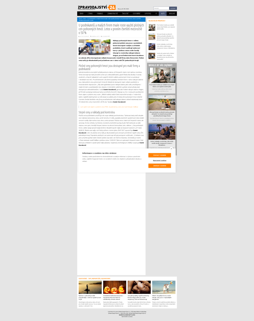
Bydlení (172, 13)
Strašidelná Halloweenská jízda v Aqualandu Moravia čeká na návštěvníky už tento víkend (113, 297)
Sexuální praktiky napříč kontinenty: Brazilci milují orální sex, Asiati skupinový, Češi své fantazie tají (138, 297)
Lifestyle (148, 13)
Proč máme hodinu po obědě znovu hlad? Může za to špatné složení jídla (161, 85)
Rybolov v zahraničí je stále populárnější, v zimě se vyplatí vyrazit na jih (90, 297)
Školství (125, 13)
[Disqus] (111, 194)
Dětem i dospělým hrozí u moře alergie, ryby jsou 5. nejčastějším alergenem (161, 297)
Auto (163, 13)
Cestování (136, 13)
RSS (134, 315)
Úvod (81, 13)
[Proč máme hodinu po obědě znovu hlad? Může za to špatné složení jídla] (162, 75)
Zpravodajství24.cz (124, 311)
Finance (100, 13)
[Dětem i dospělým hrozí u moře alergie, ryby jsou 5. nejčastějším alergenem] (163, 287)
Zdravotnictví (112, 13)
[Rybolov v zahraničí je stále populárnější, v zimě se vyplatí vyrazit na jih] (90, 287)
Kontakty (128, 315)
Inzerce (121, 315)
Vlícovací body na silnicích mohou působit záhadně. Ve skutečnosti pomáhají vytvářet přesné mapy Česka (162, 114)
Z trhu (90, 13)
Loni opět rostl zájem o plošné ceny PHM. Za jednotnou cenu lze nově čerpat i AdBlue (109, 107)
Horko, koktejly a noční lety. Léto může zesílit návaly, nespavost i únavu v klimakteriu (162, 143)
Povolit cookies (159, 155)
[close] (171, 148)
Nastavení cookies (127, 316)
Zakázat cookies (159, 166)
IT (156, 13)
